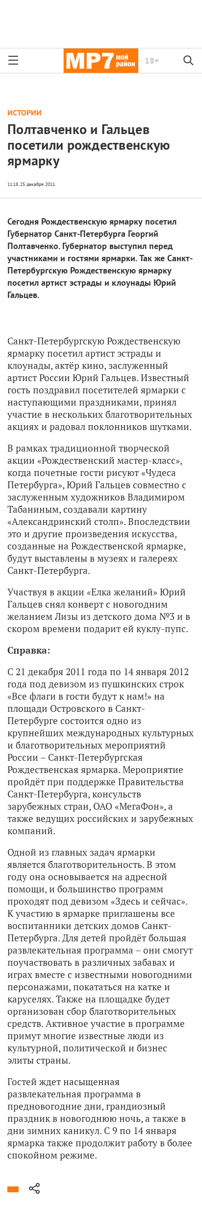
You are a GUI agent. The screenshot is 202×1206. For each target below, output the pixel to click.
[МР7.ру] (100, 60)
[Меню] (13, 60)
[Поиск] (189, 60)
